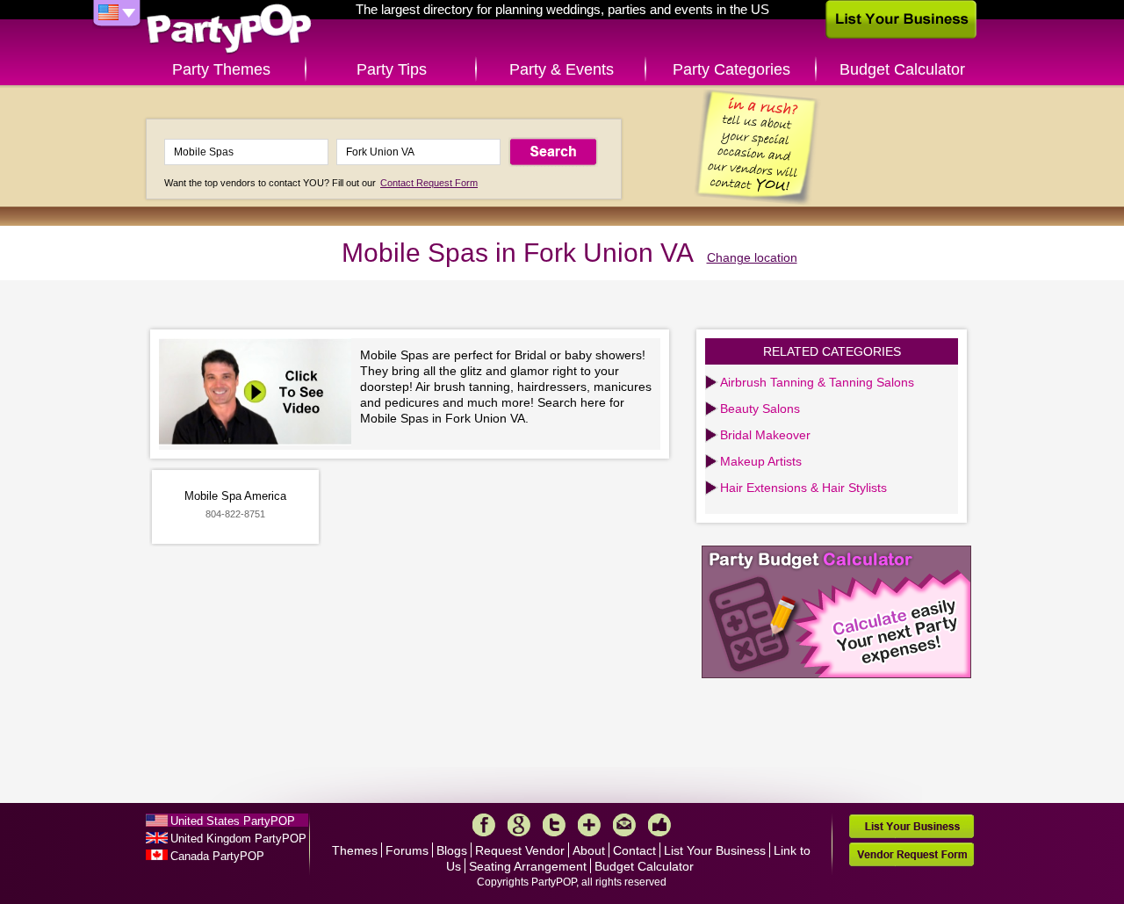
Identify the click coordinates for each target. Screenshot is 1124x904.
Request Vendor (520, 850)
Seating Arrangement (528, 866)
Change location (752, 257)
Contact (634, 850)
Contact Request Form (429, 182)
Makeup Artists (761, 461)
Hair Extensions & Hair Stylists (803, 488)
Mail (624, 825)
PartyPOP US (229, 29)
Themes (355, 850)
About (589, 850)
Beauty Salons (760, 408)
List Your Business (715, 850)
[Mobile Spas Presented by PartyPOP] (259, 394)
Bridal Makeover (765, 435)
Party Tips (392, 69)
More (589, 825)
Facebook (483, 825)
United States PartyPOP (232, 821)
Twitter (554, 825)
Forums (407, 850)
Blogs (451, 850)
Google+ (519, 825)
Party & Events (561, 69)
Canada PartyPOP (217, 856)
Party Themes (221, 69)
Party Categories (731, 69)
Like (659, 825)
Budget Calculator (902, 69)
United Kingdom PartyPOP (238, 838)
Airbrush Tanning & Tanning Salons (817, 382)
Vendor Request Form (911, 854)
